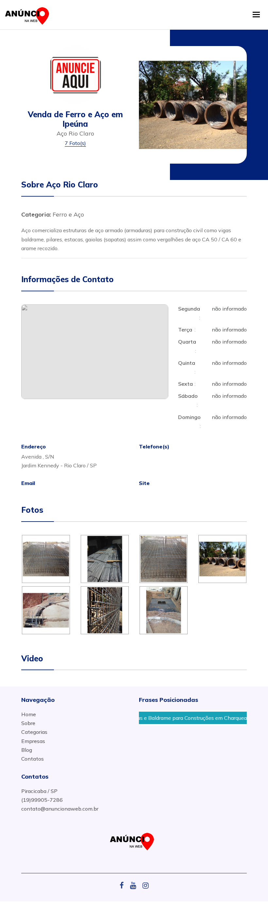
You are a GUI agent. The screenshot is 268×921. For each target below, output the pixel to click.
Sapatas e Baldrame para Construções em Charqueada (175, 718)
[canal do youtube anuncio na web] (135, 885)
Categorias (34, 732)
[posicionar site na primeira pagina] (29, 14)
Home (28, 714)
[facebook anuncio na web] (124, 885)
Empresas (33, 741)
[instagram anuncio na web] (145, 885)
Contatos (32, 758)
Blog (26, 750)
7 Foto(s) (75, 143)
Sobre (28, 723)
